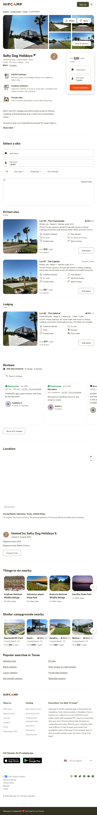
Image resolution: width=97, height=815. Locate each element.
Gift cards (7, 708)
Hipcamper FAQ (10, 731)
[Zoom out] (91, 460)
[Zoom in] (91, 457)
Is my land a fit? (33, 713)
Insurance (30, 725)
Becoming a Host (33, 708)
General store (9, 713)
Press (5, 726)
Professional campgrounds (32, 719)
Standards (30, 730)
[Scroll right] (93, 587)
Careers (6, 722)
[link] (48, 236)
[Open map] (48, 192)
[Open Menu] (91, 4)
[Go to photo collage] (25, 32)
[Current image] (17, 251)
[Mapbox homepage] (9, 506)
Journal (6, 717)
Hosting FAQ (31, 734)
